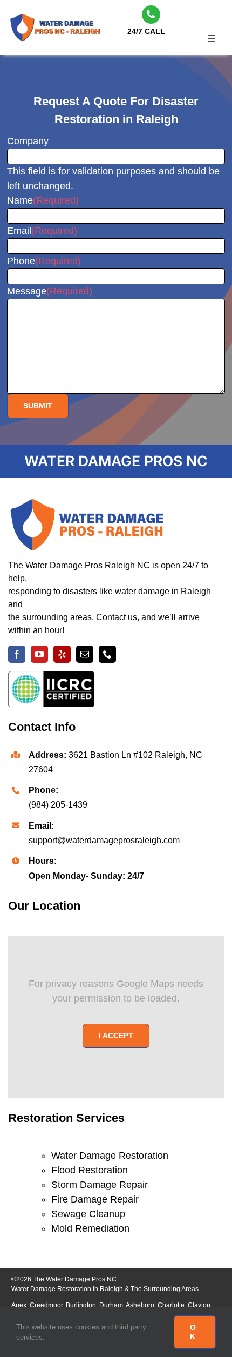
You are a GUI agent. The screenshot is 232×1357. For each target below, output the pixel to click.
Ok (193, 1332)
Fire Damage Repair (95, 1199)
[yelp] (62, 654)
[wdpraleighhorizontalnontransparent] (54, 16)
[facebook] (16, 654)
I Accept (116, 1035)
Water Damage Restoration (109, 1155)
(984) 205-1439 (58, 804)
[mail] (84, 654)
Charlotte (171, 1305)
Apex (18, 1305)
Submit (37, 405)
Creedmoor (46, 1305)
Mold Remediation (90, 1228)
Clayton (199, 1305)
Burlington (81, 1305)
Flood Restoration (89, 1170)
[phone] (107, 654)
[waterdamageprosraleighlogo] (89, 504)
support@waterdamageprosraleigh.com (104, 840)
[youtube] (39, 654)
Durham (111, 1305)
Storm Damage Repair (99, 1184)
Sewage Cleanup (88, 1213)
